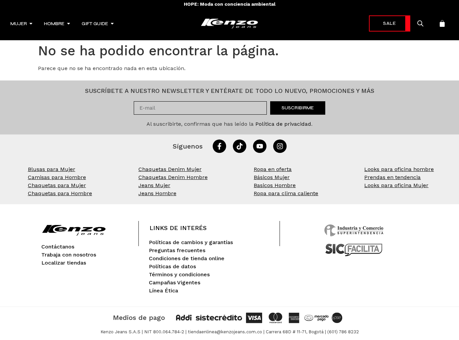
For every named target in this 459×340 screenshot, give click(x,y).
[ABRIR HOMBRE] (68, 23)
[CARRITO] (442, 23)
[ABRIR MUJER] (31, 23)
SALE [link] (389, 23)
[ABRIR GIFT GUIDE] (112, 23)
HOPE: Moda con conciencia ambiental (230, 4)
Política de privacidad (283, 124)
